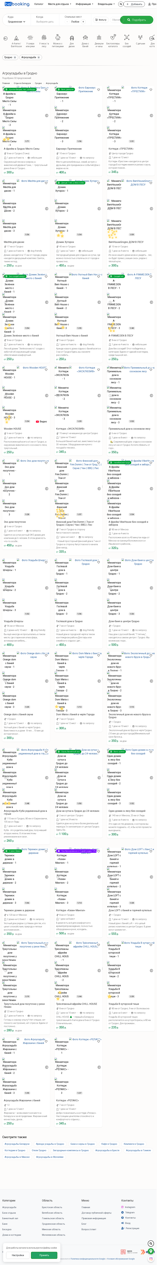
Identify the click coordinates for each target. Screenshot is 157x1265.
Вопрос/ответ (89, 1229)
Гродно (38, 83)
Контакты (127, 1200)
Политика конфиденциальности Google (88, 1259)
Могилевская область (53, 1235)
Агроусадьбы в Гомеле (138, 1150)
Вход (127, 1223)
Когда (39, 16)
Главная (6, 83)
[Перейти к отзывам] (7, 140)
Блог (84, 1224)
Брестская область (52, 1207)
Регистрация (132, 1228)
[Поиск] (120, 4)
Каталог (38, 4)
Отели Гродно (39, 1150)
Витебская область (52, 1212)
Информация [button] (83, 4)
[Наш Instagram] (151, 1259)
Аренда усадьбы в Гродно (50, 1144)
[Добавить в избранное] (46, 89)
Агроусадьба (9, 1207)
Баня (4, 1224)
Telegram (130, 1212)
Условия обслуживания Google (121, 1259)
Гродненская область (53, 1224)
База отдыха (9, 1212)
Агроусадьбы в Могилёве (49, 1157)
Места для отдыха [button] (58, 4)
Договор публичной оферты (96, 1212)
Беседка (6, 1229)
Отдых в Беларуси (22, 83)
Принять (44, 1255)
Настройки (18, 1255)
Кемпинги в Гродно (134, 1144)
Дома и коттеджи (11, 1235)
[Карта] (151, 1251)
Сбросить (117, 20)
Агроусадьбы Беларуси (17, 1144)
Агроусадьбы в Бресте (107, 1150)
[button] (5, 38)
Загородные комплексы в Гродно (71, 1150)
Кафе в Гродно (109, 1144)
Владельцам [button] (105, 4)
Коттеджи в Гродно (15, 1150)
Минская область (51, 1229)
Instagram (130, 1207)
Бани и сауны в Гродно (83, 1144)
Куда (10, 16)
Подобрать (139, 19)
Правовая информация (94, 1218)
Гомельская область (53, 1218)
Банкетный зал (10, 1218)
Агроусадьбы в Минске (17, 1157)
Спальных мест (73, 16)
